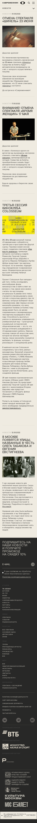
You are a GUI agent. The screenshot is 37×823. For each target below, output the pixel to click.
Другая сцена (7, 634)
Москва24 (6, 506)
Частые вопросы (9, 713)
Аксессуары (7, 668)
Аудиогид (6, 598)
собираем (9, 814)
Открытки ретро (8, 678)
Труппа (5, 644)
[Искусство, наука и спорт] (16, 746)
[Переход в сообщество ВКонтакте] (4, 720)
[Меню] (33, 3)
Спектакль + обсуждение (12, 685)
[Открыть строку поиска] (29, 2)
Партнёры (6, 605)
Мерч (4, 660)
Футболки (6, 671)
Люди (4, 641)
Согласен (30, 815)
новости (6, 104)
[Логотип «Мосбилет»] (18, 804)
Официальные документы (12, 703)
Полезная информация (11, 609)
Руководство (7, 651)
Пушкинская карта (9, 622)
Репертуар (6, 626)
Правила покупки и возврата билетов (16, 707)
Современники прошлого (12, 600)
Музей (4, 595)
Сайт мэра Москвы (9, 700)
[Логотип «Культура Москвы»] (18, 797)
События (6, 619)
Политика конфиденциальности (15, 697)
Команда (5, 654)
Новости (6, 8)
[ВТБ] (10, 733)
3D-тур (5, 593)
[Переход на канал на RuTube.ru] (32, 720)
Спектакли (6, 617)
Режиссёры (7, 649)
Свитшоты (6, 673)
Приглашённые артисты (11, 647)
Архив (4, 637)
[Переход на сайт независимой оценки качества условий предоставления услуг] (18, 774)
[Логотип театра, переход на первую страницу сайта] (10, 3)
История (5, 591)
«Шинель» (26, 62)
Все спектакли (8, 630)
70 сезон (6, 588)
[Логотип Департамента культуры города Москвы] (18, 789)
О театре (5, 585)
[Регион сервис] (11, 759)
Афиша (4, 614)
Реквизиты (6, 710)
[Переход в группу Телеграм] (18, 720)
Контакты (6, 607)
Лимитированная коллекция (13, 666)
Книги (4, 675)
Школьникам (7, 682)
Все (3, 656)
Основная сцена (9, 632)
